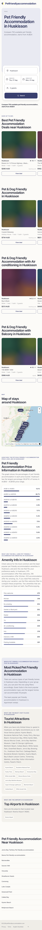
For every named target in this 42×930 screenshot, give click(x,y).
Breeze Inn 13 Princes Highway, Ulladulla (15, 163)
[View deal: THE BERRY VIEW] (19, 351)
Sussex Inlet (6, 866)
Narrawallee (6, 860)
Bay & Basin (5, 301)
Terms (9, 927)
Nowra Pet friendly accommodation (13, 855)
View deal (18, 173)
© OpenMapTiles (18, 444)
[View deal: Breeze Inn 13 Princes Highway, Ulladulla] (19, 144)
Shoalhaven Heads (8, 876)
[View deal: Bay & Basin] (19, 282)
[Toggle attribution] (39, 444)
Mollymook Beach (7, 907)
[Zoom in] (39, 408)
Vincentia (5, 871)
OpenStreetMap (33, 444)
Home (6, 11)
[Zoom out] (39, 411)
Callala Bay (5, 897)
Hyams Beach (6, 902)
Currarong (5, 881)
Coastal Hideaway (8, 232)
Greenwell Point (7, 892)
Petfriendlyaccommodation (20, 3)
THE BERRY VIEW (7, 370)
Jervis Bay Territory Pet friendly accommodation (18, 850)
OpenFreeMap (10, 444)
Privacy (4, 927)
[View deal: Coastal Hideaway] (19, 213)
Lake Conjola (6, 886)
